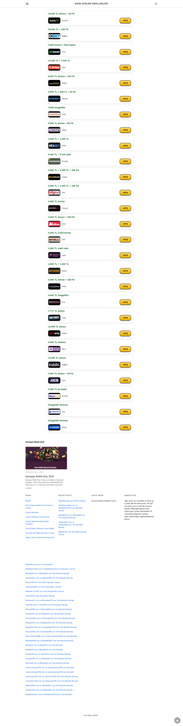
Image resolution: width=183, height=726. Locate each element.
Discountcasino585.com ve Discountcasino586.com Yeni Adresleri (51, 636)
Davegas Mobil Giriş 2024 (40, 476)
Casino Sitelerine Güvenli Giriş (37, 517)
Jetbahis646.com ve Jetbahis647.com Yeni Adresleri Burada (49, 685)
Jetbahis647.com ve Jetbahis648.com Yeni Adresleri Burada (71, 524)
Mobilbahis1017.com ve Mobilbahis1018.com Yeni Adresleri (49, 694)
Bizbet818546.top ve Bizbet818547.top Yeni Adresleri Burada (49, 641)
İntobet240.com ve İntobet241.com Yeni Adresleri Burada (48, 654)
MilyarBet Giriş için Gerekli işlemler (72, 501)
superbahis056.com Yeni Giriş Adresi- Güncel (43, 587)
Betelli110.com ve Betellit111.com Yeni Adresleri (44, 645)
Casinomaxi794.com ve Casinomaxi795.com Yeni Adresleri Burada (52, 676)
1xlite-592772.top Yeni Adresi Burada (40, 596)
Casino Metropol (32, 512)
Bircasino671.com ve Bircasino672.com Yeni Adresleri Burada (50, 600)
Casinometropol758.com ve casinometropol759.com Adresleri (50, 672)
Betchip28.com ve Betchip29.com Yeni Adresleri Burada (47, 663)
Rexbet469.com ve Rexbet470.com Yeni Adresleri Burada (48, 614)
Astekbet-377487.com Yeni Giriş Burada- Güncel (45, 591)
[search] (156, 3)
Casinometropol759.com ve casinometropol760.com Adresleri (50, 667)
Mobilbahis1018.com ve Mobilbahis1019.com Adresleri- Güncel (71, 508)
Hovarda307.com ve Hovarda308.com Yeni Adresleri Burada (49, 632)
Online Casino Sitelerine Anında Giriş (40, 537)
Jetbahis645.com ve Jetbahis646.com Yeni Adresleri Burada (49, 690)
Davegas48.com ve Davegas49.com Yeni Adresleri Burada (48, 659)
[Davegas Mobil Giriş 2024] (46, 458)
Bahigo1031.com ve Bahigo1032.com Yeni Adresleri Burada (49, 623)
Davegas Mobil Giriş (34, 472)
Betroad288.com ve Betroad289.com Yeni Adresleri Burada (49, 609)
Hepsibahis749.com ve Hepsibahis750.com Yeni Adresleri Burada (51, 627)
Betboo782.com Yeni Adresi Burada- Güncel (43, 582)
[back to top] (177, 720)
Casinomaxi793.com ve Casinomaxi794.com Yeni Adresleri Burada (52, 681)
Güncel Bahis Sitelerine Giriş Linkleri (40, 528)
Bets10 (28, 501)
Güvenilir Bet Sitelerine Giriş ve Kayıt (40, 533)
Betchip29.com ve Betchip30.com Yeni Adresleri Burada (47, 573)
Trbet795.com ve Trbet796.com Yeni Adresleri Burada (47, 605)
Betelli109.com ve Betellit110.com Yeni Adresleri (44, 650)
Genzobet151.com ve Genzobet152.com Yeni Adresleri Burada (50, 618)
